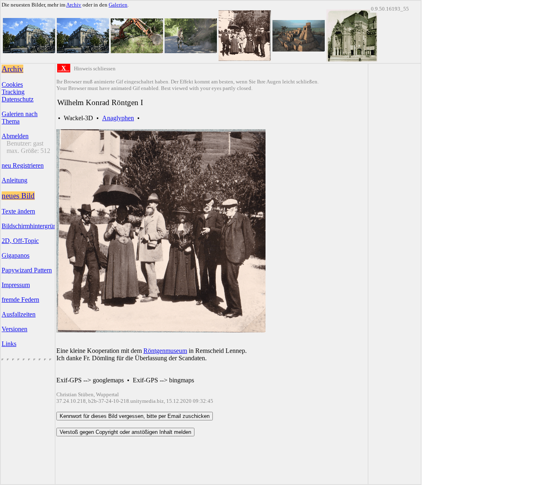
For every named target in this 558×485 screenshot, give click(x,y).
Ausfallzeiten (19, 314)
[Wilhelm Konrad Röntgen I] (245, 58)
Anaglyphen (118, 118)
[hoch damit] (137, 50)
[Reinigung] (191, 50)
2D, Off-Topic (20, 240)
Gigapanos (15, 255)
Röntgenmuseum (165, 350)
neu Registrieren (23, 165)
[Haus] (29, 50)
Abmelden (15, 135)
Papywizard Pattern (27, 270)
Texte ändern (18, 211)
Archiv (73, 5)
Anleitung (14, 180)
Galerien (118, 5)
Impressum (16, 284)
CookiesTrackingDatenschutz (17, 92)
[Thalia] (351, 59)
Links (9, 343)
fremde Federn (20, 299)
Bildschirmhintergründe (32, 225)
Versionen (14, 329)
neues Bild (18, 195)
